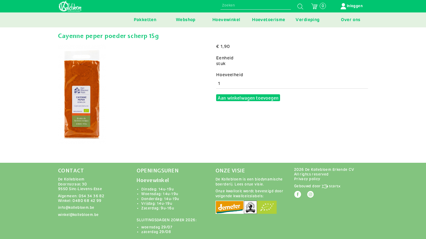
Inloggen (355, 6)
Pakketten (145, 20)
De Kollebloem (71, 179)
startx (334, 186)
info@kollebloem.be (76, 207)
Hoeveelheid (229, 75)
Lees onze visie (249, 184)
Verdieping (307, 20)
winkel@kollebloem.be (78, 215)
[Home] (70, 6)
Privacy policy (307, 179)
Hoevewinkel (226, 20)
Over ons (350, 20)
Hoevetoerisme (268, 20)
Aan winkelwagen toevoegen (248, 98)
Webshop (186, 20)
